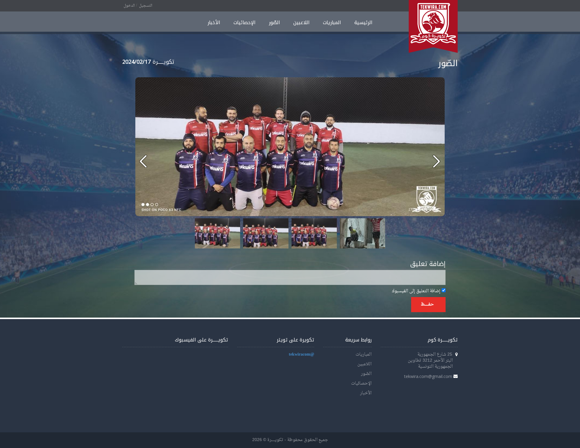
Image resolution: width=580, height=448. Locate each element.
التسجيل (145, 5)
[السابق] (436, 161)
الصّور (274, 22)
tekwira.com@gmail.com (428, 376)
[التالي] (143, 161)
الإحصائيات (245, 22)
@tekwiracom (301, 354)
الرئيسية (363, 22)
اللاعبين (301, 22)
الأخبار (214, 22)
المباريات (332, 22)
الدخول (129, 5)
